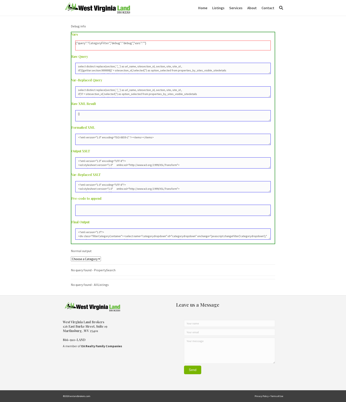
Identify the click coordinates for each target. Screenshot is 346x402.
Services (235, 8)
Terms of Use (276, 396)
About (252, 8)
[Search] (280, 7)
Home (202, 8)
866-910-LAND (74, 340)
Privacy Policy (262, 396)
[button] (192, 370)
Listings (218, 8)
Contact (268, 8)
